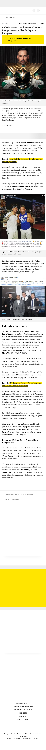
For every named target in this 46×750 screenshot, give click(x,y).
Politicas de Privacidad (23, 710)
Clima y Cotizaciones (26, 10)
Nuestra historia (23, 703)
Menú (43, 10)
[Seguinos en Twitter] (22, 740)
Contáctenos (23, 719)
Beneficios (23, 716)
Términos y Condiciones (23, 706)
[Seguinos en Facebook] (20, 740)
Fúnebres (23, 713)
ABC (6, 10)
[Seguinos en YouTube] (24, 740)
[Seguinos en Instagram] (27, 740)
